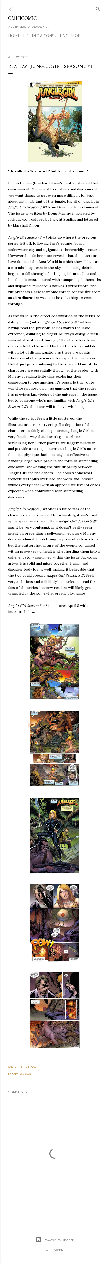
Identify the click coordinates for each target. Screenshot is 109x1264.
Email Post (28, 1066)
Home (14, 35)
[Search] (98, 8)
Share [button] (12, 1066)
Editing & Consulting (45, 35)
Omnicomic (22, 18)
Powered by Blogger (59, 1240)
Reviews (25, 1074)
